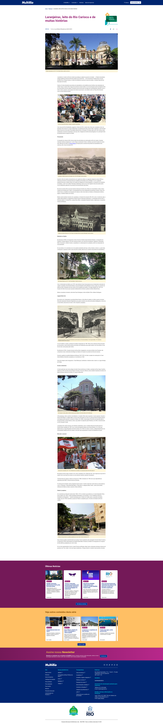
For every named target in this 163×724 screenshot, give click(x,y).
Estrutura (47, 674)
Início (46, 8)
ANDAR (59, 672)
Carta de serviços (80, 672)
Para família (48, 686)
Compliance (79, 675)
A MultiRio (66, 2)
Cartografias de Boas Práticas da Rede (65, 675)
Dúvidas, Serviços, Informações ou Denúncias (103, 692)
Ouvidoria (97, 678)
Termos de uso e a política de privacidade (82, 695)
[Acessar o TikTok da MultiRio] (109, 665)
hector (59, 678)
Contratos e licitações (81, 687)
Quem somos (48, 672)
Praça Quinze (73, 143)
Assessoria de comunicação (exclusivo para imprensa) (106, 684)
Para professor (48, 681)
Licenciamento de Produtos (49, 694)
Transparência (80, 670)
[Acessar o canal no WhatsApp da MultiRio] (114, 665)
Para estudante (48, 684)
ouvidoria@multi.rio (99, 680)
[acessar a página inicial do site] (27, 2)
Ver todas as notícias (81, 604)
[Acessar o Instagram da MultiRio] (107, 665)
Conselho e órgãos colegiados (83, 677)
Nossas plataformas (63, 670)
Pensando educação (49, 690)
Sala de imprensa (49, 677)
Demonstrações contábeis (82, 684)
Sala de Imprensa (89, 2)
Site (46, 670)
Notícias (81, 2)
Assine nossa (60, 652)
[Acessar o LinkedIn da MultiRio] (117, 665)
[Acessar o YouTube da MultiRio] (104, 665)
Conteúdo (74, 2)
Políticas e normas (80, 680)
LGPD (77, 692)
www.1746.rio (101, 698)
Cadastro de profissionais (82, 689)
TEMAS (60, 683)
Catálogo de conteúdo (50, 679)
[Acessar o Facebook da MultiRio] (112, 665)
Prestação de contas (81, 682)
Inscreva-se (103, 656)
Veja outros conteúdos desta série (60, 612)
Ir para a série (82, 644)
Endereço (97, 670)
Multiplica (60, 681)
